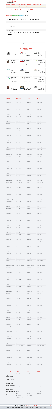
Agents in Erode (28, 170)
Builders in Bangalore (39, 126)
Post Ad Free (26, 1)
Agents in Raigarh (29, 298)
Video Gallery (39, 386)
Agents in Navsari (29, 270)
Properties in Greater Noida (9, 182)
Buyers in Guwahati (18, 189)
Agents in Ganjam (29, 175)
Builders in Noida (39, 277)
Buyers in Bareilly (18, 128)
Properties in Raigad (8, 296)
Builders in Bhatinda (39, 135)
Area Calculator (39, 400)
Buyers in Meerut (18, 244)
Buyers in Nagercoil (18, 263)
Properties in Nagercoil (8, 263)
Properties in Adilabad (8, 102)
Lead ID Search (29, 386)
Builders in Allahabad (39, 114)
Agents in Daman (29, 152)
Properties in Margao (8, 237)
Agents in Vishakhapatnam (30, 359)
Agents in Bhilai (28, 137)
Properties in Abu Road (8, 100)
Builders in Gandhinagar (40, 173)
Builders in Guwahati (39, 189)
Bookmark (27, 15)
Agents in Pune (28, 293)
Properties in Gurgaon (8, 187)
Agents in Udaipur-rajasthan (30, 345)
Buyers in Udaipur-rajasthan (19, 345)
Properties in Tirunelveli (9, 336)
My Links (35, 1)
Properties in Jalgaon (8, 208)
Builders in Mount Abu (39, 251)
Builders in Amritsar (39, 116)
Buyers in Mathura (18, 239)
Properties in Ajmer (8, 109)
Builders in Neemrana (39, 272)
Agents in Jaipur (28, 206)
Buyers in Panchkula (18, 286)
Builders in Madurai (39, 234)
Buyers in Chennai (18, 147)
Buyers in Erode (18, 170)
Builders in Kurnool (39, 227)
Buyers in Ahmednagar (19, 107)
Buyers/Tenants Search (30, 375)
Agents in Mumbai (29, 253)
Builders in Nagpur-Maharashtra (41, 265)
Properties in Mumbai (8, 253)
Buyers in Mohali (18, 246)
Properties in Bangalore (8, 126)
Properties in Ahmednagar (9, 107)
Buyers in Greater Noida (19, 182)
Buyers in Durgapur (18, 166)
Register (18, 391)
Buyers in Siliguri (18, 319)
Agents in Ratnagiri (29, 305)
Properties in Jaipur (8, 206)
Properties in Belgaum (8, 130)
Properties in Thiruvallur (9, 331)
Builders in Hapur (39, 192)
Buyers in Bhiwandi (18, 140)
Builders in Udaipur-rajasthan (40, 345)
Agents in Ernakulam (29, 168)
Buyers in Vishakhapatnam (19, 359)
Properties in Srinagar (8, 326)
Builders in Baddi (39, 123)
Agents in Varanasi (29, 352)
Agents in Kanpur (29, 215)
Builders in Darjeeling (39, 156)
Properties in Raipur (8, 300)
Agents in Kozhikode (29, 225)
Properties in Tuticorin (8, 343)
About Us (38, 375)
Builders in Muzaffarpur (40, 260)
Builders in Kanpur (39, 215)
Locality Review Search (29, 388)
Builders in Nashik (39, 267)
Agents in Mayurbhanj (29, 241)
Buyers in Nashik (18, 267)
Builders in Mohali (39, 246)
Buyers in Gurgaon (18, 187)
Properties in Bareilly (8, 128)
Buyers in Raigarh (18, 298)
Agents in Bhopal (29, 142)
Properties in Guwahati (8, 189)
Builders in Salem (39, 310)
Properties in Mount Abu (9, 251)
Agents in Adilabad (29, 102)
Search (39, 1)
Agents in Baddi (28, 123)
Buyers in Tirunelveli (18, 336)
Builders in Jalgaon (39, 208)
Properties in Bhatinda (8, 135)
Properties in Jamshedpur (9, 211)
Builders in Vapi (39, 350)
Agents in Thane (28, 329)
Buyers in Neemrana (18, 272)
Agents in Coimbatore (29, 149)
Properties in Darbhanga (9, 154)
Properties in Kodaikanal (9, 220)
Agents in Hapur (28, 192)
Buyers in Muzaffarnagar (19, 258)
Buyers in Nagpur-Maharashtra (20, 265)
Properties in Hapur (8, 192)
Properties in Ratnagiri (8, 305)
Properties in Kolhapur (8, 222)
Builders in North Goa (39, 279)
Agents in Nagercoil (29, 263)
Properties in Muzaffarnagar (9, 258)
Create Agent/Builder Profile (20, 377)
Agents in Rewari (29, 307)
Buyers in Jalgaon (18, 208)
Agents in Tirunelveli (29, 336)
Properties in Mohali (8, 246)
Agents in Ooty (28, 281)
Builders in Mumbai (39, 253)
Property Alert (28, 393)
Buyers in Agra (18, 104)
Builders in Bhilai (39, 137)
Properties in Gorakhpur (9, 180)
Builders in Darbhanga (39, 154)
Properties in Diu (8, 163)
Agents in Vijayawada (29, 357)
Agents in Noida (28, 277)
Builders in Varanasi (39, 352)
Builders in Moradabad (39, 248)
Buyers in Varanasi (18, 352)
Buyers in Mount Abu (18, 251)
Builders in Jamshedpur (40, 211)
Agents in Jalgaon (29, 208)
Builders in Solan (39, 322)
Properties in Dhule (8, 161)
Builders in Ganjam (39, 175)
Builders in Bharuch (39, 133)
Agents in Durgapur (29, 166)
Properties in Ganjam (8, 175)
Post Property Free (19, 373)
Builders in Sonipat (39, 324)
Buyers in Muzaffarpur (19, 260)
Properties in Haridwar (8, 194)
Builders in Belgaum (39, 130)
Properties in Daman (8, 152)
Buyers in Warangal (18, 364)
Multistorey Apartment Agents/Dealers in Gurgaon (34, 4)
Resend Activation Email (20, 397)
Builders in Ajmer (39, 109)
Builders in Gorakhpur (39, 180)
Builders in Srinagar (39, 326)
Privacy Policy (39, 393)
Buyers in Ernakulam (18, 168)
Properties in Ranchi (8, 303)
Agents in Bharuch (29, 133)
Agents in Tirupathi (29, 338)
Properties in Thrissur (8, 333)
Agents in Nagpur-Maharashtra (30, 265)
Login (17, 393)
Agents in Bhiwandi (29, 140)
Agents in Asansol (29, 121)
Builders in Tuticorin (39, 343)
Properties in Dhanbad (8, 159)
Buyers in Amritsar (18, 116)
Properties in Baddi (8, 123)
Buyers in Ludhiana (18, 232)
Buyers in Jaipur (18, 206)
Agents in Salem (28, 310)
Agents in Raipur (28, 300)
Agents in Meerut (29, 244)
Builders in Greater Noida (40, 182)
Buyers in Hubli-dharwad (19, 199)
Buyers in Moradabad (18, 248)
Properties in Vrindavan (8, 362)
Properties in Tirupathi (8, 338)
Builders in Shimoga (39, 317)
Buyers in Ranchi (18, 303)
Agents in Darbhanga (29, 154)
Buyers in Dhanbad (18, 159)
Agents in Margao (29, 237)
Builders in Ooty (39, 281)
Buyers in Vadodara (18, 348)
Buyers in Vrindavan (18, 362)
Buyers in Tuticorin (18, 343)
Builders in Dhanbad (39, 159)
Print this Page (26, 43)
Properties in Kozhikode (8, 225)
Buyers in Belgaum (18, 130)
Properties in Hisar (8, 196)
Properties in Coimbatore (9, 149)
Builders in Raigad (39, 296)
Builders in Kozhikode (39, 225)
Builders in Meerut (39, 244)
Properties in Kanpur (8, 215)
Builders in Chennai (39, 147)
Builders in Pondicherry (39, 291)
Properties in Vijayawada (9, 357)
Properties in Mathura (8, 239)
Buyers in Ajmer (18, 109)
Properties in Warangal (8, 364)
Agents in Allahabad (29, 114)
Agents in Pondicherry (29, 291)
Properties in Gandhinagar (9, 173)
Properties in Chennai (8, 147)
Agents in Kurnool (29, 227)
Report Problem (22, 15)
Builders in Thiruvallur (39, 331)
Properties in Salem (8, 310)
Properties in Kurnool (8, 227)
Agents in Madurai (29, 234)
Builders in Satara (39, 312)
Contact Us (38, 377)
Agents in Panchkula (29, 286)
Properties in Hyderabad (9, 201)
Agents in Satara (28, 312)
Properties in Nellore (8, 274)
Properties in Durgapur (8, 166)
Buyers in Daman (18, 152)
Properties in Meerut (8, 244)
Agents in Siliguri (29, 319)
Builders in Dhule (39, 161)
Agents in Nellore (29, 274)
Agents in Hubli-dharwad (29, 199)
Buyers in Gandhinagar (19, 173)
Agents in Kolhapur (29, 222)
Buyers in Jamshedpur (18, 211)
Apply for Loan (39, 398)
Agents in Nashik (29, 267)
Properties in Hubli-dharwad (9, 199)
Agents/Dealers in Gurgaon (14, 4)
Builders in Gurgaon (39, 187)
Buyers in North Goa (18, 279)
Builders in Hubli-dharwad (40, 199)
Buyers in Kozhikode (18, 225)
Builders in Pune (39, 293)
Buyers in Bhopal (18, 142)
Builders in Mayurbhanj (40, 241)
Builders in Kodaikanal (39, 220)
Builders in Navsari (39, 270)
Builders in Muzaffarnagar (40, 258)
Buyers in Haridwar (18, 194)
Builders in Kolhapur (39, 222)
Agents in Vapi (28, 350)
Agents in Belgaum (29, 130)
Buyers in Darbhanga (18, 154)
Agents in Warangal (29, 364)
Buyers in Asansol (18, 121)
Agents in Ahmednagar (29, 107)
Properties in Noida (8, 277)
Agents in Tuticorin (29, 343)
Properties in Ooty (8, 281)
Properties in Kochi (8, 218)
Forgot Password (19, 395)
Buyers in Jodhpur (18, 213)
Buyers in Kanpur (18, 215)
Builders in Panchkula (39, 286)
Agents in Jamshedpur (29, 211)
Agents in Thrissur (29, 333)
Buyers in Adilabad (18, 102)
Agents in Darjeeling (29, 156)
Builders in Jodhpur (39, 213)
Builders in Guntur (39, 185)
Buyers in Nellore (18, 274)
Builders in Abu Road (39, 100)
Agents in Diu (28, 163)
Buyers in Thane (18, 329)
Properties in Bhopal (8, 142)
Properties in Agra (8, 104)
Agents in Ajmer (28, 109)
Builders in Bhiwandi (39, 140)
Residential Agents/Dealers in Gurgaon (23, 4)
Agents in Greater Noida (29, 182)
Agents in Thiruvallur (29, 331)
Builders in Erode (39, 170)
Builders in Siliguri (39, 319)
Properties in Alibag (8, 111)
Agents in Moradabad (29, 248)
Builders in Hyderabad (39, 201)
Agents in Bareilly (29, 128)
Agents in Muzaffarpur (29, 260)
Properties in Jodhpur (8, 213)
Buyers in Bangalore (18, 126)
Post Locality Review (19, 386)
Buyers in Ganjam (18, 175)
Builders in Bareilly (39, 128)
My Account (30, 1)
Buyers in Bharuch (18, 133)
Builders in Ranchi (39, 303)
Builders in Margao (39, 237)
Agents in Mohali (29, 246)
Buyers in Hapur (18, 192)
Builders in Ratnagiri (39, 305)
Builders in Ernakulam (39, 168)
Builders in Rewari (39, 307)
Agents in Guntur (29, 185)
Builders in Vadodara (39, 348)
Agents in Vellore (29, 355)
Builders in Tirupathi (39, 338)
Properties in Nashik (8, 267)
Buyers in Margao (18, 237)
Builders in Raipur (39, 300)
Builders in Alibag (39, 111)
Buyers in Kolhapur (18, 222)
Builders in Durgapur (39, 166)
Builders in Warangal (39, 364)
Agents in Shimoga (29, 317)
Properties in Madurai (8, 234)
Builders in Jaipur (39, 206)
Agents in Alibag (28, 111)
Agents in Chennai (29, 147)
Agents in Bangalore (29, 126)
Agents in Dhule (28, 161)
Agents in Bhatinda (29, 135)
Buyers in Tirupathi (18, 338)
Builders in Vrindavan (39, 362)
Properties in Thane (8, 329)
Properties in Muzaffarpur (9, 260)
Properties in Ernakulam (9, 168)
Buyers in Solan (18, 322)
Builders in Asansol (39, 121)
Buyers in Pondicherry (18, 291)
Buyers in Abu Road (18, 100)
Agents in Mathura (29, 239)
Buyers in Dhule (18, 161)
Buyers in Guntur (18, 185)
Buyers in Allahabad (18, 114)
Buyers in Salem (18, 310)
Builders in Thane (39, 329)
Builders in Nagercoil (39, 263)
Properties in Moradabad (9, 248)
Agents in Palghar (29, 284)
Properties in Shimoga (8, 317)
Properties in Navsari (8, 270)
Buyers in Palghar (18, 284)
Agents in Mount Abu (29, 251)
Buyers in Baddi (18, 123)
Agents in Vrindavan (29, 362)
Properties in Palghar (8, 284)
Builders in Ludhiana (39, 232)
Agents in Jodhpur (29, 213)
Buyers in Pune (18, 293)
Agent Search (28, 377)
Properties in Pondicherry (9, 291)
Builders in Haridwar (39, 194)
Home (22, 1)
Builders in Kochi (39, 218)
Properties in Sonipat (8, 324)
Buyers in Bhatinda (18, 135)
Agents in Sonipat (29, 324)
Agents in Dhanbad (29, 159)
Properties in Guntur (8, 185)
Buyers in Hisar (18, 196)
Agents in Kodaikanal (29, 220)
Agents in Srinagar (29, 326)
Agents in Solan (28, 322)
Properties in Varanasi (8, 352)
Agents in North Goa (29, 279)
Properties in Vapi (8, 350)
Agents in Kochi (28, 218)
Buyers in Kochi (18, 218)
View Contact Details (15, 15)
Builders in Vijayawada (39, 357)
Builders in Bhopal (39, 142)
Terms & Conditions (39, 391)
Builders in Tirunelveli (39, 336)
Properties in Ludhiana (8, 232)
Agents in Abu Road (29, 100)
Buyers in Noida (18, 277)
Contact (43, 1)
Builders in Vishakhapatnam (40, 359)
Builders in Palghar (39, 284)
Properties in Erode (8, 170)
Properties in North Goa (8, 279)
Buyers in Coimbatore (18, 149)
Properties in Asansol (8, 121)
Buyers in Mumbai (18, 253)
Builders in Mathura (39, 239)
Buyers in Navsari (18, 270)
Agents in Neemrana (29, 272)
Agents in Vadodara (29, 348)
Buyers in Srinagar (18, 326)
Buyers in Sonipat (18, 324)
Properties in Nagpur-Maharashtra (10, 265)
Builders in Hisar (39, 196)
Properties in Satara (8, 312)
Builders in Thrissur (39, 333)
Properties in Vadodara (8, 348)
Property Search (29, 373)
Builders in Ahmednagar (40, 107)
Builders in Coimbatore (39, 149)
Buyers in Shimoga (18, 317)
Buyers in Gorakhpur (18, 180)
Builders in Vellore (39, 355)
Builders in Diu (38, 163)
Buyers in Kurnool (18, 227)
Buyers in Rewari (18, 307)
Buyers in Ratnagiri (18, 305)
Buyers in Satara (18, 312)
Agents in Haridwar (29, 194)
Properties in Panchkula (8, 286)
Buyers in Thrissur (18, 333)
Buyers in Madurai (18, 234)
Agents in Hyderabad (29, 201)
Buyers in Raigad (18, 296)
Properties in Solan (8, 322)
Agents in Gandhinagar (29, 173)
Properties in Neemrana (9, 272)
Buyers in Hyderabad (18, 201)
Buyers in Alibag (18, 111)
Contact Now (9, 15)
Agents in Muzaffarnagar (29, 258)
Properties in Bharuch (8, 133)
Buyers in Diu (17, 163)
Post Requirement (19, 375)
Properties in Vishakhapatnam (9, 359)
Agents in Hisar (28, 196)
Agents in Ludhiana (29, 232)
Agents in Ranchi (29, 303)
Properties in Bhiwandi (8, 140)
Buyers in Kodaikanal (18, 220)
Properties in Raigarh (8, 298)
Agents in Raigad (29, 296)
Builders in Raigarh (39, 298)
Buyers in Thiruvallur (18, 331)
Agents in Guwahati (29, 189)
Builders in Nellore (39, 274)
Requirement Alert (29, 395)
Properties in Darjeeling (8, 156)
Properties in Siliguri (8, 319)
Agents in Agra (28, 104)
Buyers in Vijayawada (18, 357)
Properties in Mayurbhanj (9, 241)
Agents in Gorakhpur (29, 180)
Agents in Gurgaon (29, 187)
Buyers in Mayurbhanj (18, 241)
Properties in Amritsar (8, 116)
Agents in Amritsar (29, 116)
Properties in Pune (8, 293)
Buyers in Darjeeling (18, 156)
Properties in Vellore (8, 355)
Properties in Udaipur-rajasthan (9, 345)
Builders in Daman (39, 152)
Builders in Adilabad (39, 102)
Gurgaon (9, 4)
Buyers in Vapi (18, 350)
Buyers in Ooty (18, 281)
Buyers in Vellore (18, 355)
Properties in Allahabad (8, 114)
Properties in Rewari (8, 307)
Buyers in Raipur (18, 300)
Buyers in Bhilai (18, 137)
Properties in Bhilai (8, 137)
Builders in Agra (39, 104)
